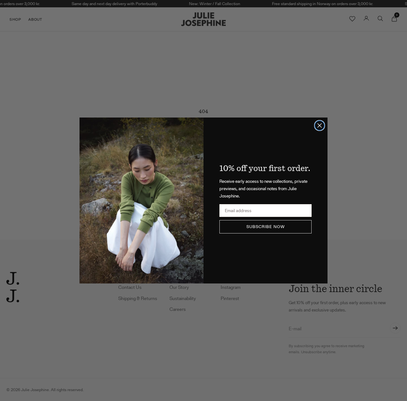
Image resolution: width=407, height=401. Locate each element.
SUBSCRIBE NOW (265, 227)
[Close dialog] (319, 125)
